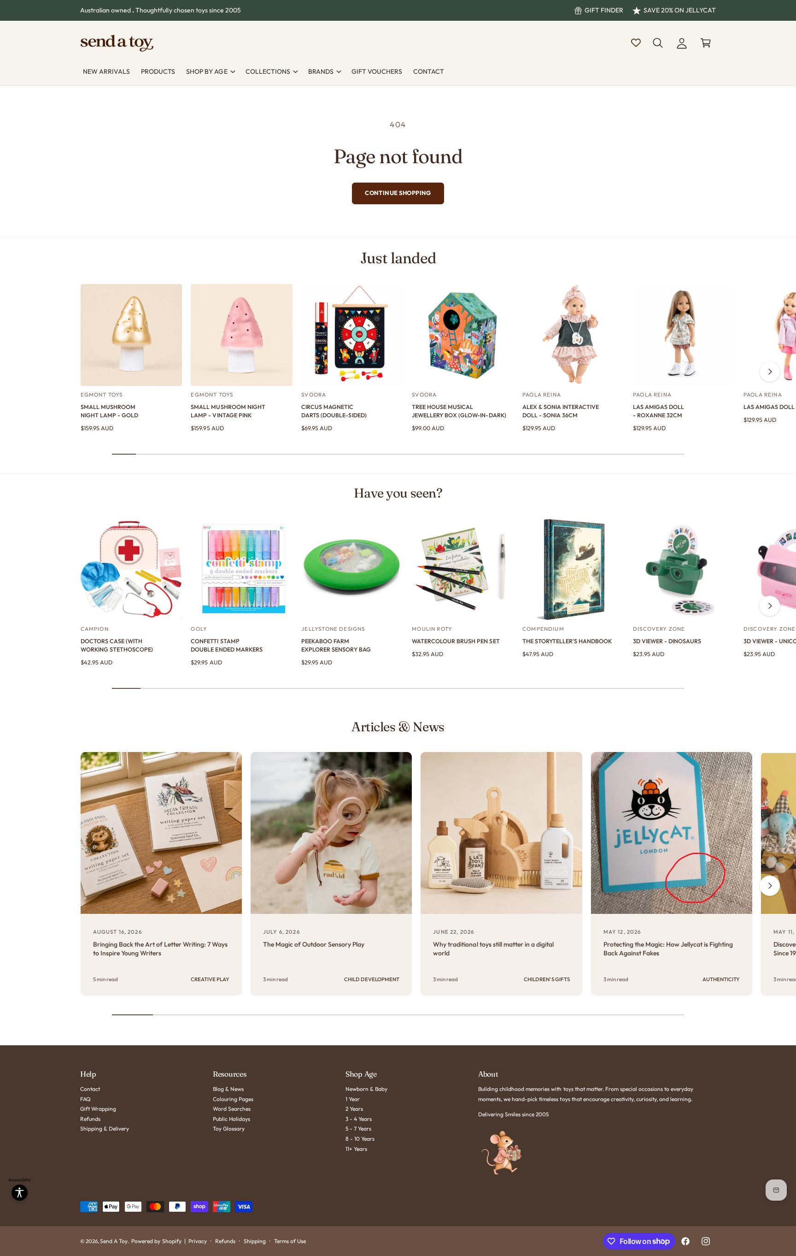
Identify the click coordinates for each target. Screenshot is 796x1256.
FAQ (85, 1099)
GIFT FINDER (604, 10)
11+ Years (356, 1148)
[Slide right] (770, 371)
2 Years (354, 1108)
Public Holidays (231, 1118)
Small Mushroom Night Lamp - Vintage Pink (228, 411)
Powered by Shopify (156, 1241)
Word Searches (232, 1108)
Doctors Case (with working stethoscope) (117, 645)
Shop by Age (206, 71)
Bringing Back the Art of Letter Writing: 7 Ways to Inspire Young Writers (160, 949)
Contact (90, 1088)
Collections (268, 71)
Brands (321, 71)
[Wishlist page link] (636, 42)
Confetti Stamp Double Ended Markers (226, 645)
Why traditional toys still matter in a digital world (493, 949)
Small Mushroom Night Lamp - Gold (109, 411)
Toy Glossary (229, 1128)
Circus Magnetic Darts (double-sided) (333, 411)
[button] (658, 43)
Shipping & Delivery (104, 1128)
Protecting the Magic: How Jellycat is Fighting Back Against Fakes (668, 949)
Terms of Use (290, 1241)
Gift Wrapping (98, 1108)
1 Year (352, 1099)
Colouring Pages (233, 1099)
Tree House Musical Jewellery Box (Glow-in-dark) (459, 411)
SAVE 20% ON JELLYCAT (680, 10)
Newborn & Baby (366, 1088)
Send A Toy (114, 1241)
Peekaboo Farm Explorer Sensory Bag (335, 645)
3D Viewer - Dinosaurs (667, 641)
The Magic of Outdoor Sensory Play (314, 944)
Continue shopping (398, 192)
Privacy (197, 1241)
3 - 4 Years (358, 1118)
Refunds (90, 1118)
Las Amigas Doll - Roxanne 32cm (658, 411)
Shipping (255, 1241)
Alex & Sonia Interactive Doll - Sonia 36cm (560, 411)
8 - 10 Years (360, 1138)
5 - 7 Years (358, 1128)
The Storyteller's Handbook (567, 641)
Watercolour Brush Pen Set (455, 641)
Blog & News (228, 1088)
